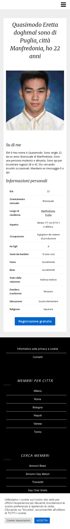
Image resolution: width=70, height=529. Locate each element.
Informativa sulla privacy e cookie (37, 348)
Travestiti (37, 482)
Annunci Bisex (37, 465)
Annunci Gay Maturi (37, 473)
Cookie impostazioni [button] (18, 520)
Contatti (38, 357)
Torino (37, 431)
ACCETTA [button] (42, 520)
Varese (38, 423)
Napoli (38, 415)
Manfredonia (48, 211)
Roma (37, 399)
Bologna (38, 407)
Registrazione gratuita (35, 321)
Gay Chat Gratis (37, 490)
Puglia (48, 215)
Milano (38, 390)
